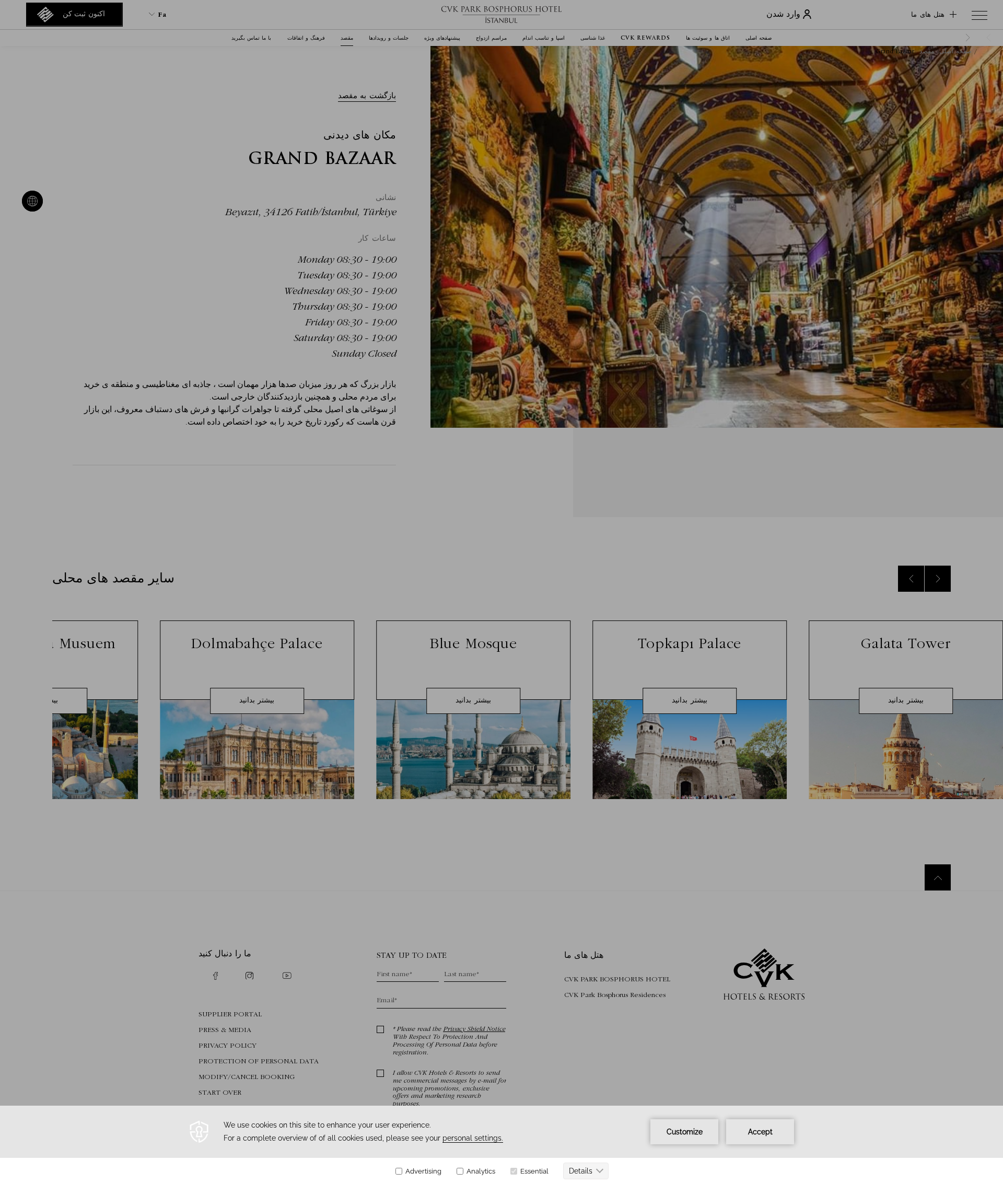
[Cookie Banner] (501, 1145)
